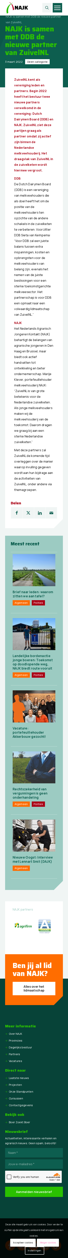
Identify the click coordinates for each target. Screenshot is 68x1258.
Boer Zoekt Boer (19, 1122)
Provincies (15, 1040)
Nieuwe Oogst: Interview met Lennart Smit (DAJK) (33, 859)
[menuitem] (47, 7)
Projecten (15, 1085)
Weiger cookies (48, 1242)
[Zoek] (47, 7)
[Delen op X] (28, 513)
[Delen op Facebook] (16, 513)
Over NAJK (15, 1034)
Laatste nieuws (19, 1078)
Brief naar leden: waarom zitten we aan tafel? (33, 594)
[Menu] (57, 7)
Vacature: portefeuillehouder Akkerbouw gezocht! (29, 732)
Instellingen (34, 1250)
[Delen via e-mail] (51, 513)
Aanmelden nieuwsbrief (34, 1192)
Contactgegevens (21, 1105)
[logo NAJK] (28, 7)
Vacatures (15, 1061)
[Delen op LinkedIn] (40, 513)
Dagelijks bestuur (20, 1047)
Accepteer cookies (23, 1242)
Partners (14, 1054)
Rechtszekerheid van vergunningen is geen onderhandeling (30, 793)
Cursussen (16, 1098)
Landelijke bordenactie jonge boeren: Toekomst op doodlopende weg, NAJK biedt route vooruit (33, 662)
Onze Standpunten (21, 1091)
